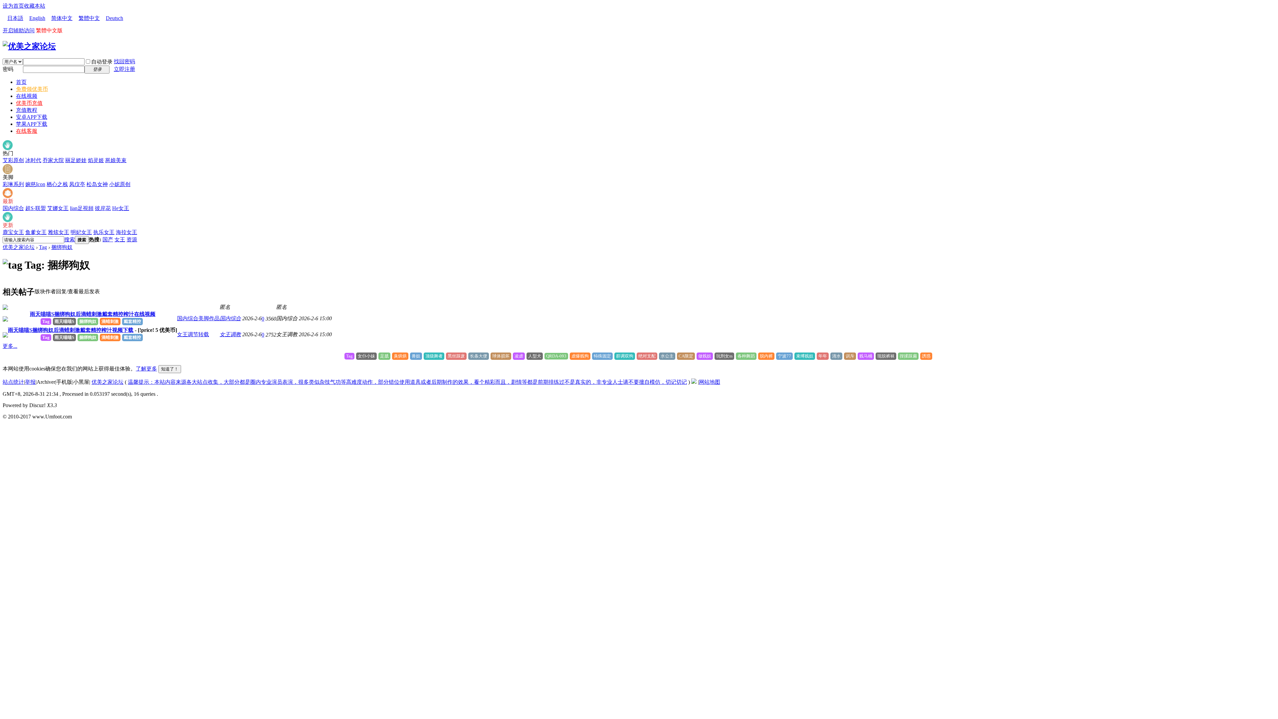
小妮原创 (119, 184)
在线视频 (26, 96)
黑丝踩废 (456, 356)
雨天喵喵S (64, 321)
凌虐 (519, 356)
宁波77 (784, 356)
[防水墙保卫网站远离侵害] (694, 382)
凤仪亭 (77, 184)
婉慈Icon (35, 184)
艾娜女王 (58, 208)
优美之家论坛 (19, 247)
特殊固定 (602, 356)
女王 (119, 239)
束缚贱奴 (804, 356)
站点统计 (13, 382)
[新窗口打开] (5, 308)
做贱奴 (704, 356)
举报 (30, 382)
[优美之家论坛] (29, 46)
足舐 (384, 356)
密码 (8, 69)
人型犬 (534, 356)
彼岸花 (103, 208)
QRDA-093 (556, 356)
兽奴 (416, 356)
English (37, 18)
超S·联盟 (35, 208)
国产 (108, 239)
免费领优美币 (32, 89)
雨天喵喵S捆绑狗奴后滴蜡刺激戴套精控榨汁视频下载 (70, 330)
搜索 (69, 239)
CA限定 (686, 356)
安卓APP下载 (31, 117)
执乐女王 (103, 232)
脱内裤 (766, 356)
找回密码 (124, 61)
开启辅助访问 (19, 30)
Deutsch (114, 18)
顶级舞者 (434, 356)
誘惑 (926, 356)
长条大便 (478, 356)
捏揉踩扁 (908, 356)
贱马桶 (865, 356)
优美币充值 (29, 103)
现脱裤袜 (886, 356)
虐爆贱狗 (580, 356)
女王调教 (230, 334)
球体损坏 (501, 356)
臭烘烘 (400, 356)
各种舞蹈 (746, 356)
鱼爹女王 (36, 232)
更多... (10, 346)
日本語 (15, 18)
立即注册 (124, 69)
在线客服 (26, 131)
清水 (836, 356)
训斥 (850, 356)
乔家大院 (53, 160)
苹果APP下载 (31, 124)
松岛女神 (97, 184)
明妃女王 (81, 232)
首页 (21, 82)
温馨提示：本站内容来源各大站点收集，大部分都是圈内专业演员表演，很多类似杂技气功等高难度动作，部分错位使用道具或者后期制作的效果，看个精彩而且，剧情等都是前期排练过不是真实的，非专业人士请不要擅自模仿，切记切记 (407, 382)
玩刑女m (724, 356)
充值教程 (26, 110)
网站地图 (709, 382)
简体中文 (62, 18)
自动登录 (101, 62)
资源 (131, 239)
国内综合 (13, 208)
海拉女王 (126, 232)
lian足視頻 (82, 208)
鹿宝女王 (13, 232)
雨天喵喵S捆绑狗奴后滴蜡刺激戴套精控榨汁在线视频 (92, 314)
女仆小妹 (366, 356)
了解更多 (146, 368)
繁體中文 (89, 18)
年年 (822, 356)
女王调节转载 (193, 334)
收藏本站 (34, 6)
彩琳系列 (13, 184)
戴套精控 (132, 321)
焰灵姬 (96, 160)
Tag (43, 247)
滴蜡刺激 (110, 321)
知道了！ (169, 368)
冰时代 (33, 160)
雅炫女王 (58, 232)
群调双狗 (624, 356)
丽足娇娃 (76, 160)
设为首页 (13, 6)
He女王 (120, 208)
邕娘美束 (115, 160)
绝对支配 (647, 356)
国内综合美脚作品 (198, 318)
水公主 (667, 356)
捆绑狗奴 (62, 247)
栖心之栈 (57, 184)
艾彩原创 (13, 160)
